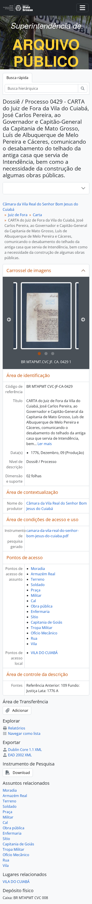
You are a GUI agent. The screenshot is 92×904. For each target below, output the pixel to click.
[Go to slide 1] (39, 354)
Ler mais (45, 443)
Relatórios (16, 728)
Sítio (34, 616)
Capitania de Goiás (46, 622)
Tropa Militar (41, 627)
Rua (34, 638)
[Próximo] (83, 320)
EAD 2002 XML (20, 755)
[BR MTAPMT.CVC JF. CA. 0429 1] (46, 315)
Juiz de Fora (17, 214)
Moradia (38, 568)
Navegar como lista (24, 733)
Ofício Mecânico (44, 633)
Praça (35, 590)
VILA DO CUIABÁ (44, 652)
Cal (33, 600)
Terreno (37, 579)
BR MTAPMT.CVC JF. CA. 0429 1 (46, 361)
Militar (36, 595)
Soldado (38, 584)
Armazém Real (43, 573)
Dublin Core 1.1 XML (25, 749)
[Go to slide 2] (46, 354)
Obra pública (41, 606)
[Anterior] (9, 320)
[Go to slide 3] (52, 354)
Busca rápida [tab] (17, 77)
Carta (37, 214)
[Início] (20, 8)
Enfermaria (40, 611)
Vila (34, 643)
